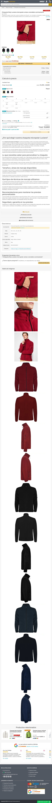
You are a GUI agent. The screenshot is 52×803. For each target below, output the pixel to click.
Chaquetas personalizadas (24, 248)
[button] (13, 55)
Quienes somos (32, 770)
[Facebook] (8, 776)
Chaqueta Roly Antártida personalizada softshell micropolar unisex (16, 732)
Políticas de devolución (8, 786)
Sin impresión (27, 113)
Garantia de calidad (33, 772)
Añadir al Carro (36, 132)
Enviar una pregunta (44, 262)
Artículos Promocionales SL (14, 801)
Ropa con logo (15, 248)
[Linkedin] (6, 776)
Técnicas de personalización (9, 785)
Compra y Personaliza (26, 63)
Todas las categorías (8, 790)
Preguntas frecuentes (8, 783)
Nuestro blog (32, 776)
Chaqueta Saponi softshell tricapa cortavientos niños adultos (39, 732)
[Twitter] (4, 776)
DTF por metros (32, 774)
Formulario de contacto (8, 788)
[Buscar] (50, 4)
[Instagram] (10, 776)
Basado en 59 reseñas (36, 793)
